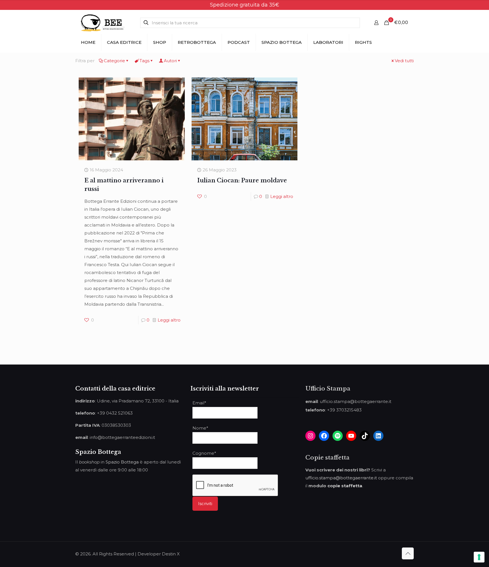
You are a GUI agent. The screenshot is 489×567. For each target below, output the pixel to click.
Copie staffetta (327, 457)
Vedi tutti (404, 60)
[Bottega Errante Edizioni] (103, 22)
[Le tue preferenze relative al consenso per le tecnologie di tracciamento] (479, 557)
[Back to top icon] (408, 553)
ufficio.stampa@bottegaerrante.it (341, 477)
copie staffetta (344, 485)
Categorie (114, 60)
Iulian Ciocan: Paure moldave (242, 180)
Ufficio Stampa (327, 388)
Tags (144, 60)
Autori (170, 60)
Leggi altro (169, 320)
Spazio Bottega (122, 462)
